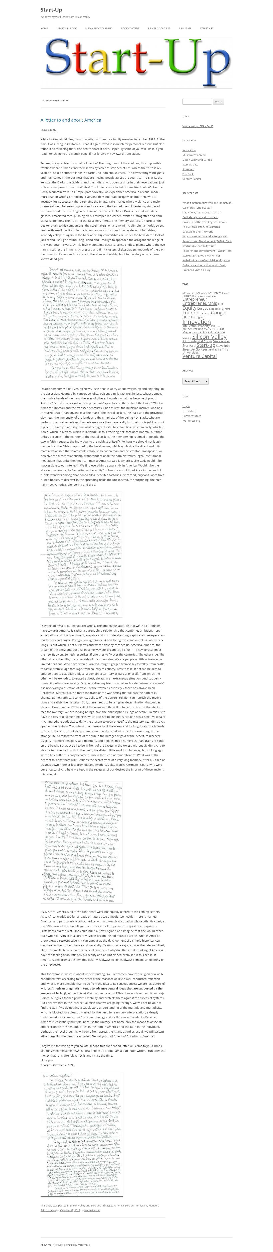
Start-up (205, 345)
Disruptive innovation (204, 295)
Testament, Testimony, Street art (201, 212)
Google (218, 312)
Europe (129, 1205)
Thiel (225, 349)
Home (44, 28)
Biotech (216, 293)
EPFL (220, 304)
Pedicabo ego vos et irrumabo (200, 217)
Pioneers (153, 1205)
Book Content (130, 28)
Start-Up (51, 9)
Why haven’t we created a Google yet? (204, 236)
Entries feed (189, 411)
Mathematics (211, 329)
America (119, 1205)
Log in (186, 406)
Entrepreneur (194, 299)
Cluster (226, 292)
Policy (203, 332)
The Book (188, 174)
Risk (210, 332)
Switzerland (205, 349)
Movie (186, 332)
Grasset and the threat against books (204, 222)
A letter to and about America (71, 120)
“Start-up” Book (67, 28)
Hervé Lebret (92, 1210)
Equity (189, 307)
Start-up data (190, 164)
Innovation (189, 150)
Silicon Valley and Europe (85, 1205)
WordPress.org (191, 420)
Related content (159, 28)
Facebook (214, 308)
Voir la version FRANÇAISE (197, 126)
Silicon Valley (48, 1210)
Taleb (218, 349)
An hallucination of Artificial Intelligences (206, 260)
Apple (204, 292)
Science (219, 332)
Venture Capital (191, 179)
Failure (225, 308)
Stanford (189, 345)
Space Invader (221, 341)
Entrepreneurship (199, 303)
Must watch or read (194, 155)
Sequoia (186, 338)
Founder (191, 312)
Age (198, 293)
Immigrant (141, 1205)
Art (210, 293)
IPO (212, 326)
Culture (186, 296)
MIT (222, 329)
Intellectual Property (196, 326)
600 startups (188, 292)
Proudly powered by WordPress (72, 1244)
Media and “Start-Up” (98, 28)
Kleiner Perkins (192, 329)
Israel (218, 326)
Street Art (206, 28)
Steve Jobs (223, 346)
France (206, 313)
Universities (190, 352)
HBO (186, 317)
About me (185, 28)
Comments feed (191, 416)
